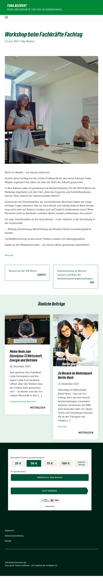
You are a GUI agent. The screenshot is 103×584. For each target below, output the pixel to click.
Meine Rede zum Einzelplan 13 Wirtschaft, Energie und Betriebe (26, 355)
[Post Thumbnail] (27, 329)
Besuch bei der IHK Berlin (27, 272)
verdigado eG (51, 565)
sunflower (25, 565)
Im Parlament (15, 401)
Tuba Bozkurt (17, 6)
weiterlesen (37, 407)
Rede (24, 401)
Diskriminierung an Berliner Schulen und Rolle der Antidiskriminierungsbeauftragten (75, 276)
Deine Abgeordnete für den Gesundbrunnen (34, 9)
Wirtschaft (9, 255)
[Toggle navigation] (6, 17)
